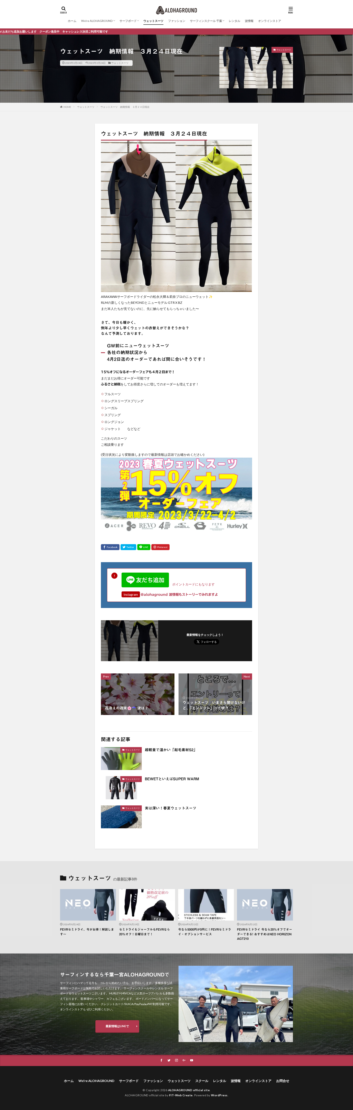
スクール (201, 1081)
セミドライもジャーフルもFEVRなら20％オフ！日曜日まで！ (144, 932)
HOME (67, 106)
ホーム (72, 21)
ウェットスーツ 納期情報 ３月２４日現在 (125, 106)
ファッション (176, 21)
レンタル (234, 21)
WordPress (219, 1095)
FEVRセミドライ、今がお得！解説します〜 (87, 932)
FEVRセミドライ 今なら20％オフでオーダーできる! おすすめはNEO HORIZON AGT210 (264, 934)
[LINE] (143, 547)
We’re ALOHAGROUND (97, 21)
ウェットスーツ (153, 21)
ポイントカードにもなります (192, 584)
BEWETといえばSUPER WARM (172, 779)
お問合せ (282, 1081)
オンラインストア (269, 21)
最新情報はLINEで (117, 1026)
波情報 (249, 21)
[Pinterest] (160, 547)
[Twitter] (128, 547)
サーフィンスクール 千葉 (206, 21)
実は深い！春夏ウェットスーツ (170, 808)
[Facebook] (110, 547)
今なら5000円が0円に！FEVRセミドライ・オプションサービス (204, 932)
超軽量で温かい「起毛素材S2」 (171, 750)
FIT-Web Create (181, 1095)
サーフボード (128, 21)
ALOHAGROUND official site (189, 1090)
